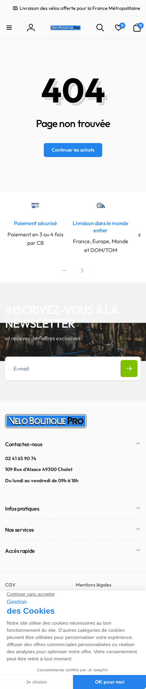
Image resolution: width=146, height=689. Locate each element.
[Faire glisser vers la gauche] (64, 270)
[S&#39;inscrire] (129, 368)
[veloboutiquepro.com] (46, 426)
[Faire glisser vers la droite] (82, 270)
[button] (9, 27)
